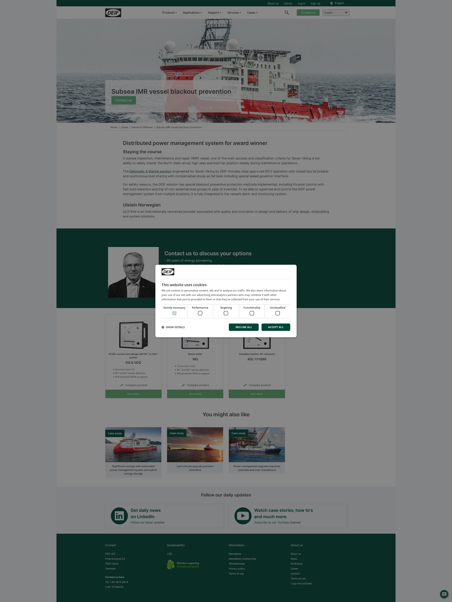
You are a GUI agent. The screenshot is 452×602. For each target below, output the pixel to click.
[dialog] (226, 301)
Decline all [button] (244, 327)
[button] (173, 327)
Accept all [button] (276, 327)
